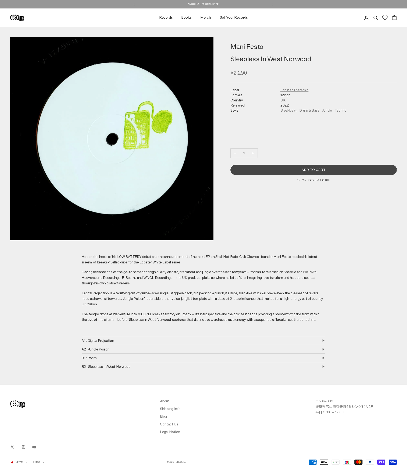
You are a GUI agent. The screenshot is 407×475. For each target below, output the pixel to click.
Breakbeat (288, 110)
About (165, 401)
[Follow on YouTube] (34, 447)
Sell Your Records (234, 17)
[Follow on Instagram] (23, 447)
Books (186, 17)
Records (166, 17)
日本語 (36, 462)
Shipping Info (170, 408)
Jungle (327, 110)
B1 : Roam (89, 358)
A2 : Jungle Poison (95, 349)
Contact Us (169, 424)
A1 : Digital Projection (98, 340)
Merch (205, 17)
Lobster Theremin (294, 90)
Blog (163, 416)
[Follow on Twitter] (12, 447)
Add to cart (314, 169)
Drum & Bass (309, 110)
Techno (340, 110)
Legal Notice (170, 431)
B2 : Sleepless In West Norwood (106, 366)
